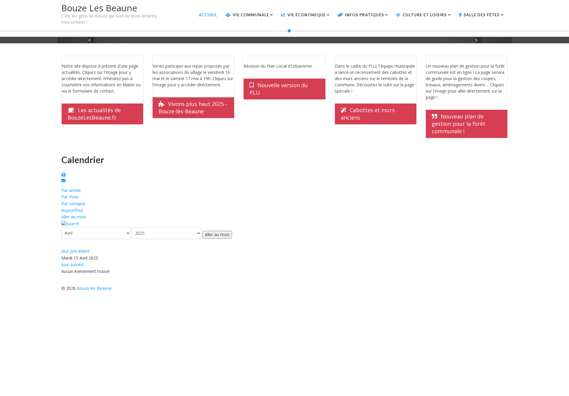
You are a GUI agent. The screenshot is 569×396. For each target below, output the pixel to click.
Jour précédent (75, 251)
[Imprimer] (64, 175)
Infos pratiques (364, 14)
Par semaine (73, 203)
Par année (71, 190)
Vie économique (306, 14)
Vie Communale (251, 14)
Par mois (70, 197)
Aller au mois (73, 217)
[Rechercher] (70, 223)
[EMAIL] (64, 181)
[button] (91, 40)
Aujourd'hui (72, 210)
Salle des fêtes (481, 14)
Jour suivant (72, 264)
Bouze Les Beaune (99, 8)
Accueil (208, 14)
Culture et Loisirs (424, 14)
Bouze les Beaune (94, 288)
